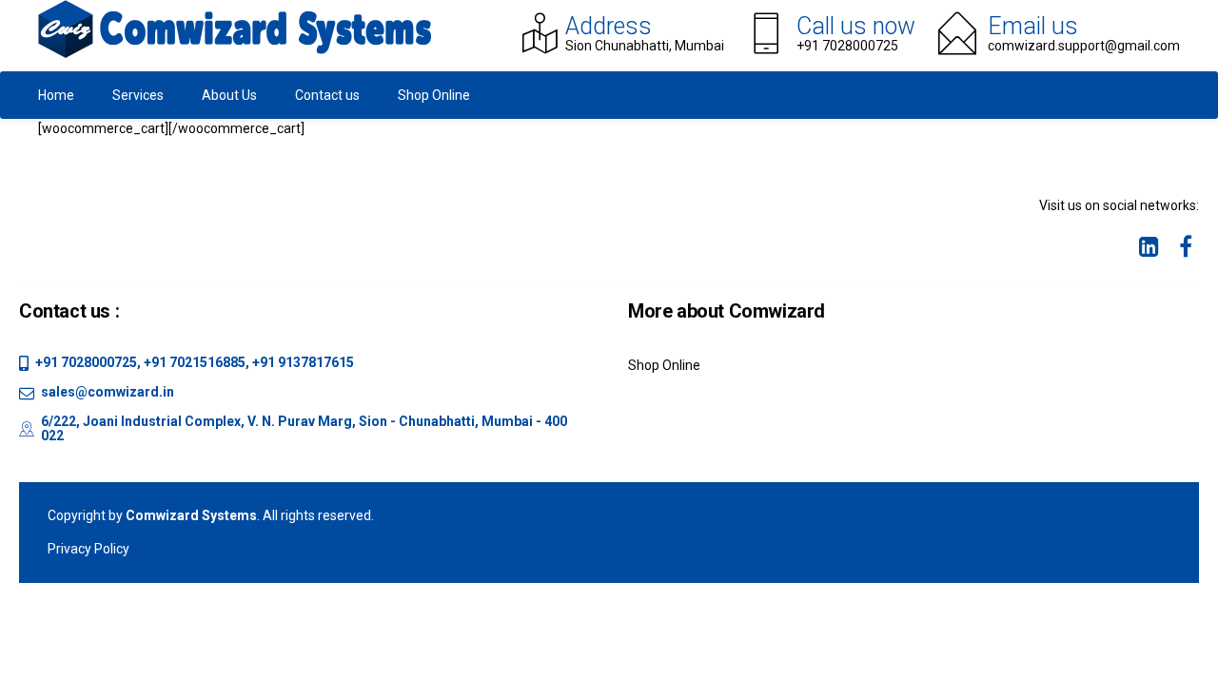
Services (138, 95)
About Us (229, 95)
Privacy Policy (88, 548)
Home (56, 95)
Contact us (327, 95)
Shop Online (434, 95)
